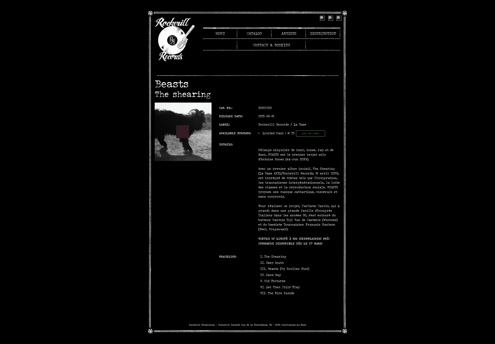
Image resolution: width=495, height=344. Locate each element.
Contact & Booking (271, 45)
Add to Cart (310, 133)
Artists (288, 33)
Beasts (172, 84)
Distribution (323, 33)
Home (220, 33)
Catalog (254, 33)
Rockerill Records (273, 124)
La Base (300, 124)
